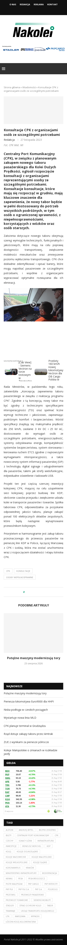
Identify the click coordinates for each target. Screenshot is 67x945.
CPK (8, 571)
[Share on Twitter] (34, 592)
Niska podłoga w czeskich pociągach (26, 709)
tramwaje (10, 911)
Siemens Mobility (42, 900)
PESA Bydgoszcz (36, 878)
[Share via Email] (41, 592)
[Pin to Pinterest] (38, 592)
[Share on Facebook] (31, 592)
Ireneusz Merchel (31, 846)
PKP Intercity (51, 884)
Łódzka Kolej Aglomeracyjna (21, 921)
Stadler (10, 905)
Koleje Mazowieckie (16, 857)
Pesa (20, 878)
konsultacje (23, 571)
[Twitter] (33, 10)
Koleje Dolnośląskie (27, 851)
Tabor (50, 905)
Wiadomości (29, 87)
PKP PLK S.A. (23, 889)
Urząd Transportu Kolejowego (37, 911)
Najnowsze (14, 686)
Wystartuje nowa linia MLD (20, 717)
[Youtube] (38, 10)
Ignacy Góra (25, 840)
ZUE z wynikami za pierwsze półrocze (26, 742)
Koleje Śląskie (40, 862)
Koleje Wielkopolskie (17, 862)
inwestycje (11, 846)
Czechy (9, 840)
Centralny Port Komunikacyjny (33, 835)
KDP (48, 846)
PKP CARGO (33, 884)
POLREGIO (53, 889)
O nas (12, 4)
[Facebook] (28, 10)
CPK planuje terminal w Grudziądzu (25, 726)
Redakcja (25, 4)
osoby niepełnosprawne (19, 577)
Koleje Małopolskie (42, 857)
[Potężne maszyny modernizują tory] (33, 633)
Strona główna (12, 87)
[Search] (63, 68)
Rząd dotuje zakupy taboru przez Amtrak (28, 734)
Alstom (9, 830)
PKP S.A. (38, 889)
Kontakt (52, 4)
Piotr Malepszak (14, 884)
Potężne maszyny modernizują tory (33, 658)
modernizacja (49, 873)
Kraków (30, 867)
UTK (7, 916)
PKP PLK (9, 889)
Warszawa (20, 916)
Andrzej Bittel (26, 830)
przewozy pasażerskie (32, 894)
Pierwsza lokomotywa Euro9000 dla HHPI (29, 701)
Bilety (8, 835)
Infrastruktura (45, 840)
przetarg (10, 894)
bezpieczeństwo (47, 830)
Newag (9, 878)
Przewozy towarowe (17, 900)
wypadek (35, 916)
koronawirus (13, 867)
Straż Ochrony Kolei (30, 905)
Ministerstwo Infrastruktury (21, 873)
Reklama (39, 4)
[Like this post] (26, 592)
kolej (8, 851)
